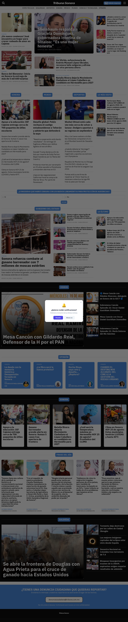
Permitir (58, 318)
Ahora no (69, 318)
